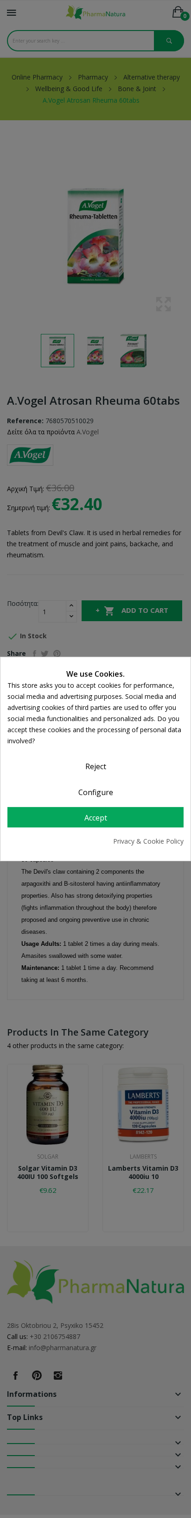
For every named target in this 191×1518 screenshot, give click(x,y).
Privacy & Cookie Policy (148, 841)
